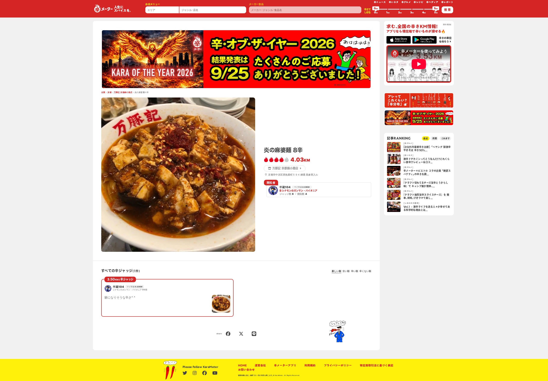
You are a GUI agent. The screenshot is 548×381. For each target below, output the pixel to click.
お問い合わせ (246, 369)
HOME (242, 365)
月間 (434, 138)
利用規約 (310, 365)
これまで (445, 138)
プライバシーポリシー (338, 365)
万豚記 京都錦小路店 (123, 92)
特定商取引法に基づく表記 (376, 365)
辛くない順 (365, 271)
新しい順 (336, 271)
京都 (109, 92)
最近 (425, 138)
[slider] (375, 9)
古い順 (346, 271)
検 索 (447, 9)
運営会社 (260, 365)
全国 (103, 92)
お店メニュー (152, 4)
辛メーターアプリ (285, 365)
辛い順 (354, 271)
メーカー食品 (256, 4)
